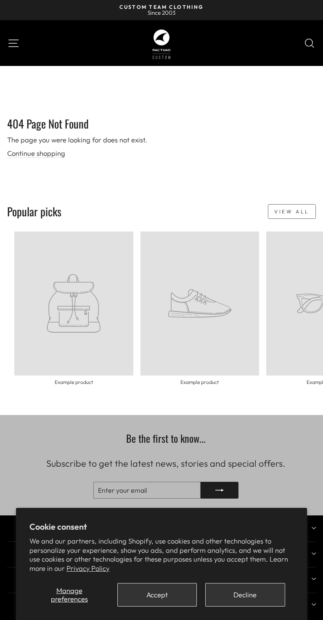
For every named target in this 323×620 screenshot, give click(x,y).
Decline (245, 594)
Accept (157, 594)
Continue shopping (36, 153)
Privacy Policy (87, 568)
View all (292, 211)
